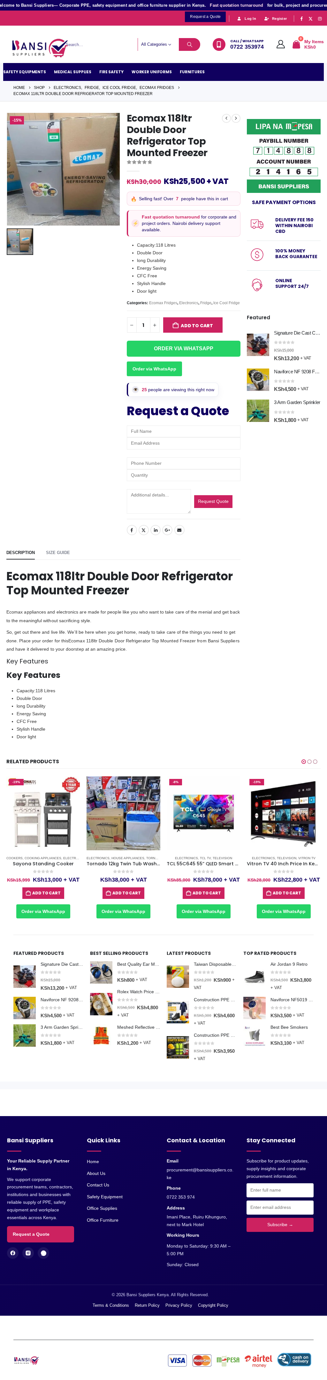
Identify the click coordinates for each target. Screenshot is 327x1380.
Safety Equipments (24, 72)
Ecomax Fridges (163, 303)
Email (179, 530)
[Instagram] (320, 18)
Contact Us (98, 1184)
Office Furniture (102, 1220)
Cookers (14, 858)
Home (93, 1161)
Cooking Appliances (43, 858)
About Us (96, 1173)
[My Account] (281, 44)
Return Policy (147, 1305)
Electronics (188, 303)
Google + (167, 530)
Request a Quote (31, 1234)
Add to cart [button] (46, 893)
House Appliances (127, 858)
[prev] (226, 118)
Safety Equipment (105, 1196)
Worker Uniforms (152, 72)
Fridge (205, 303)
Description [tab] (20, 552)
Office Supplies (102, 1208)
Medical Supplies (72, 72)
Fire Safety (111, 72)
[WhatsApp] (43, 1253)
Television (222, 858)
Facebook (132, 530)
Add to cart (197, 325)
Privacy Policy (178, 1305)
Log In (250, 18)
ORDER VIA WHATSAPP (183, 348)
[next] (236, 118)
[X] (311, 18)
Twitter (144, 530)
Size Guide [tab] (58, 552)
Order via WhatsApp (154, 368)
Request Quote (213, 501)
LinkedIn (155, 530)
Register (279, 18)
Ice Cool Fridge (226, 303)
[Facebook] (301, 18)
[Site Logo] (43, 48)
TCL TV (205, 858)
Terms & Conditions (111, 1305)
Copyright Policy (213, 1305)
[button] (304, 761)
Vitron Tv (307, 858)
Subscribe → (280, 1224)
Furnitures (192, 72)
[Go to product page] (258, 345)
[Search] (189, 44)
